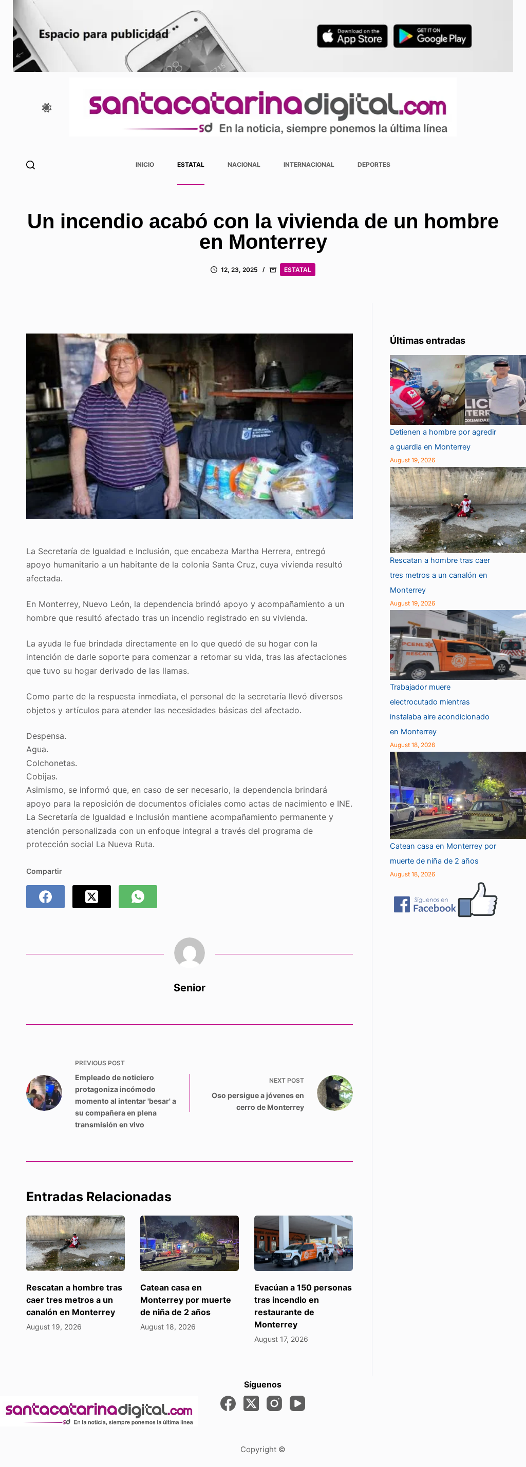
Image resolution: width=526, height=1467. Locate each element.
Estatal (190, 164)
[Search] (30, 165)
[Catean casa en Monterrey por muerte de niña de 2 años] (189, 1243)
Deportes (374, 164)
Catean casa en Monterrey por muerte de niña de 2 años (185, 1299)
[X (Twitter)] (91, 896)
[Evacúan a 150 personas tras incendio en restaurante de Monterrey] (303, 1243)
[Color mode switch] (47, 108)
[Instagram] (274, 1403)
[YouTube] (297, 1403)
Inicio (145, 164)
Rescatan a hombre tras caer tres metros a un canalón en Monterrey (74, 1299)
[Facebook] (45, 896)
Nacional (244, 164)
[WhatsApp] (138, 896)
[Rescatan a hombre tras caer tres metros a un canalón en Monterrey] (75, 1243)
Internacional (309, 164)
